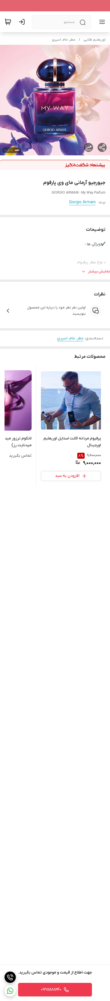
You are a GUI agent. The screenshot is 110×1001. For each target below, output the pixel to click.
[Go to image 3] (8, 150)
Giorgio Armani (82, 202)
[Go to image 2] (11, 150)
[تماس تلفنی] (10, 977)
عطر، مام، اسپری (63, 39)
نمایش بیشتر (99, 271)
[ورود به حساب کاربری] (22, 22)
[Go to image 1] (17, 150)
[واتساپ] (10, 990)
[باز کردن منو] (100, 21)
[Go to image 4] (5, 150)
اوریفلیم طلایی (94, 39)
